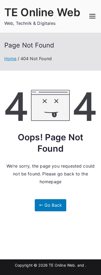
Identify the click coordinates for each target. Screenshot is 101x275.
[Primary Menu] (92, 16)
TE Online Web (42, 12)
